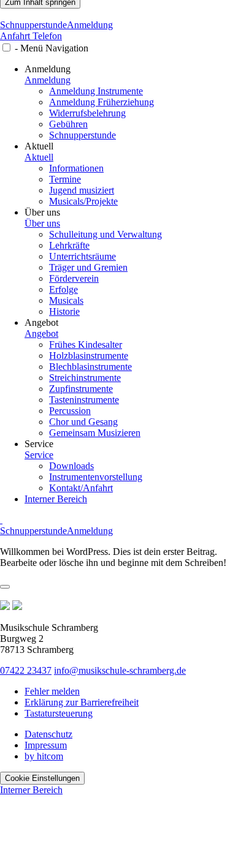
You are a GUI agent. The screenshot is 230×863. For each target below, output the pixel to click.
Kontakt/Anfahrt (81, 488)
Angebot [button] (41, 322)
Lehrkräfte (69, 245)
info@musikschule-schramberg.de (120, 670)
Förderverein (74, 278)
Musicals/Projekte (83, 201)
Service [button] (39, 444)
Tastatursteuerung (59, 713)
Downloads (71, 466)
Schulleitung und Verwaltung (105, 234)
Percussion (70, 410)
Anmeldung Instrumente (96, 91)
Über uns (42, 223)
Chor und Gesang (83, 421)
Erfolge (63, 289)
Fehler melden (52, 691)
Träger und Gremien (88, 267)
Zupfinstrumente (81, 388)
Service (39, 455)
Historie (64, 311)
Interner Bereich (56, 499)
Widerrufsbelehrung (87, 113)
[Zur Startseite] (115, 14)
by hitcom (44, 756)
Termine (65, 179)
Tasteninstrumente (84, 399)
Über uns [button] (42, 212)
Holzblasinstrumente (88, 355)
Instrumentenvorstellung (95, 477)
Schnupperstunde (33, 25)
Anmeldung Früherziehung (101, 102)
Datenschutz (48, 734)
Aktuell (39, 157)
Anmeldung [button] (48, 69)
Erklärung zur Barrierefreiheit (82, 702)
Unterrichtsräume (82, 256)
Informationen (76, 168)
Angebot (41, 333)
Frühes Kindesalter (85, 344)
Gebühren (68, 124)
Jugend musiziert (81, 190)
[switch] (6, 47)
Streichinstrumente (85, 377)
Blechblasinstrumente (90, 366)
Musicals (66, 300)
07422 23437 (26, 670)
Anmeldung (90, 25)
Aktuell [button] (39, 146)
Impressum (46, 745)
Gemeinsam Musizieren (94, 433)
